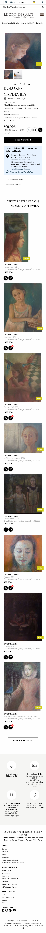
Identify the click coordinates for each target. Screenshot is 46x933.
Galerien (5, 849)
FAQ (3, 895)
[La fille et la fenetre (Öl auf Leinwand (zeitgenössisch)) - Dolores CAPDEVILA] (23, 438)
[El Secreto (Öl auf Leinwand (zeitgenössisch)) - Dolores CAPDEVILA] (23, 308)
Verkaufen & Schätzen (10, 879)
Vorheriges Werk (15, 179)
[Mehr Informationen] (35, 130)
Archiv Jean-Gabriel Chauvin (13, 863)
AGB (3, 903)
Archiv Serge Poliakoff (10, 860)
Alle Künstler (14, 23)
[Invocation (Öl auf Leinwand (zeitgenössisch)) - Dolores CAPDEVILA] (16, 238)
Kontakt (4, 900)
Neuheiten (5, 857)
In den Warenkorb (23, 140)
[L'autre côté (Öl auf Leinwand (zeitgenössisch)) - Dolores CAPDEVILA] (22, 378)
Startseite (5, 23)
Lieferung (5, 876)
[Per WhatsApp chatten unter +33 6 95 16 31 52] (29, 130)
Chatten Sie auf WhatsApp (21, 172)
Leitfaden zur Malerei (9, 887)
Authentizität (6, 870)
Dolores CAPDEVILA (27, 23)
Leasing (5, 881)
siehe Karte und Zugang (20, 169)
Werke (4, 855)
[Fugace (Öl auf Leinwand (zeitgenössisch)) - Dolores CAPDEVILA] (23, 554)
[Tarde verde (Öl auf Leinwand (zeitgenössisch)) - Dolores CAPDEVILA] (23, 494)
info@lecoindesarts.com (32, 923)
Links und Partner (8, 897)
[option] (23, 51)
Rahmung (6, 873)
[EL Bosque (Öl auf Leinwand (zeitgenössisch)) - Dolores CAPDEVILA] (23, 617)
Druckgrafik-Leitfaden (10, 884)
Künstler (5, 852)
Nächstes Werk (13, 184)
